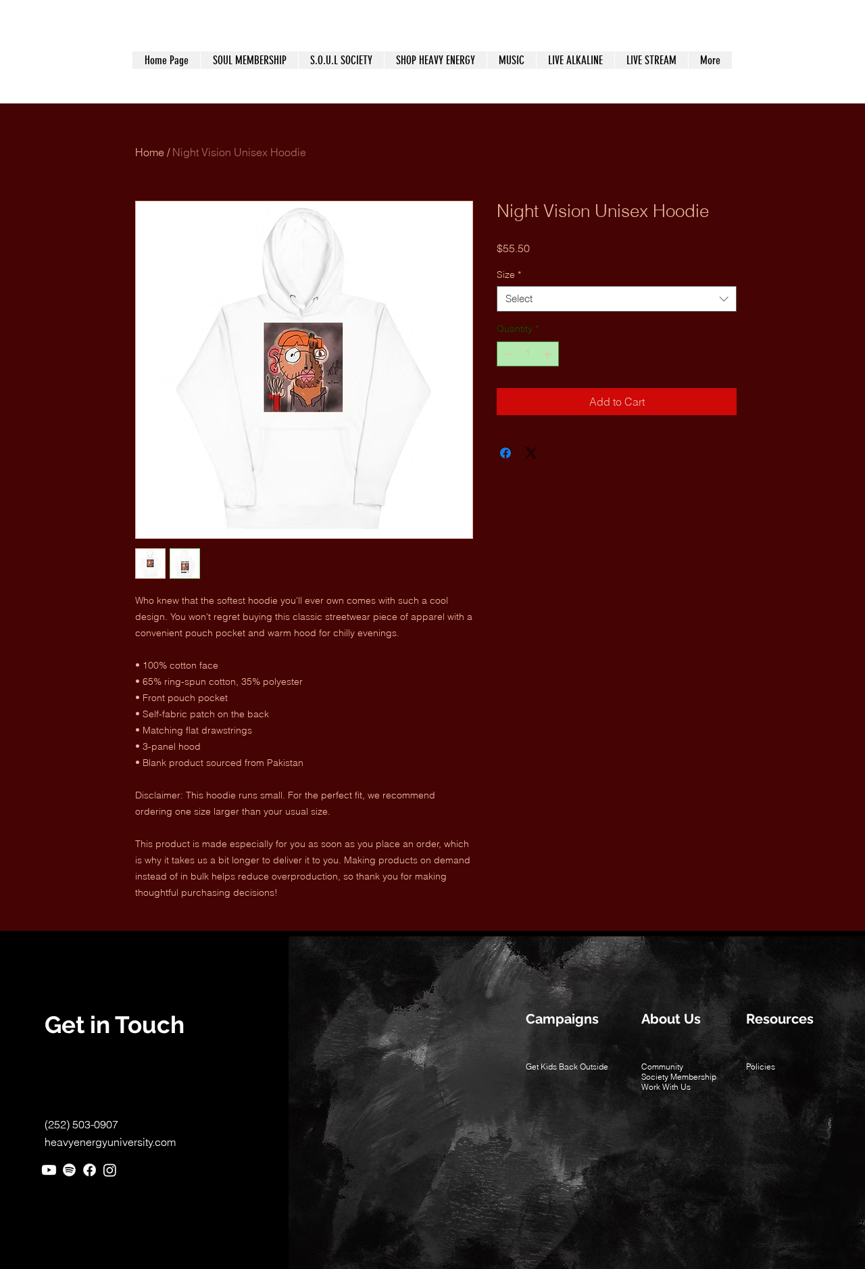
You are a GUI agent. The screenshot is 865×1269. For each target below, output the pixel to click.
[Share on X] (531, 453)
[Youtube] (49, 1170)
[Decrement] (507, 354)
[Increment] (548, 354)
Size (509, 274)
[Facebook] (89, 1170)
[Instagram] (109, 1170)
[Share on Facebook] (505, 453)
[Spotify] (69, 1170)
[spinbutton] (528, 354)
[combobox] (617, 299)
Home (149, 152)
